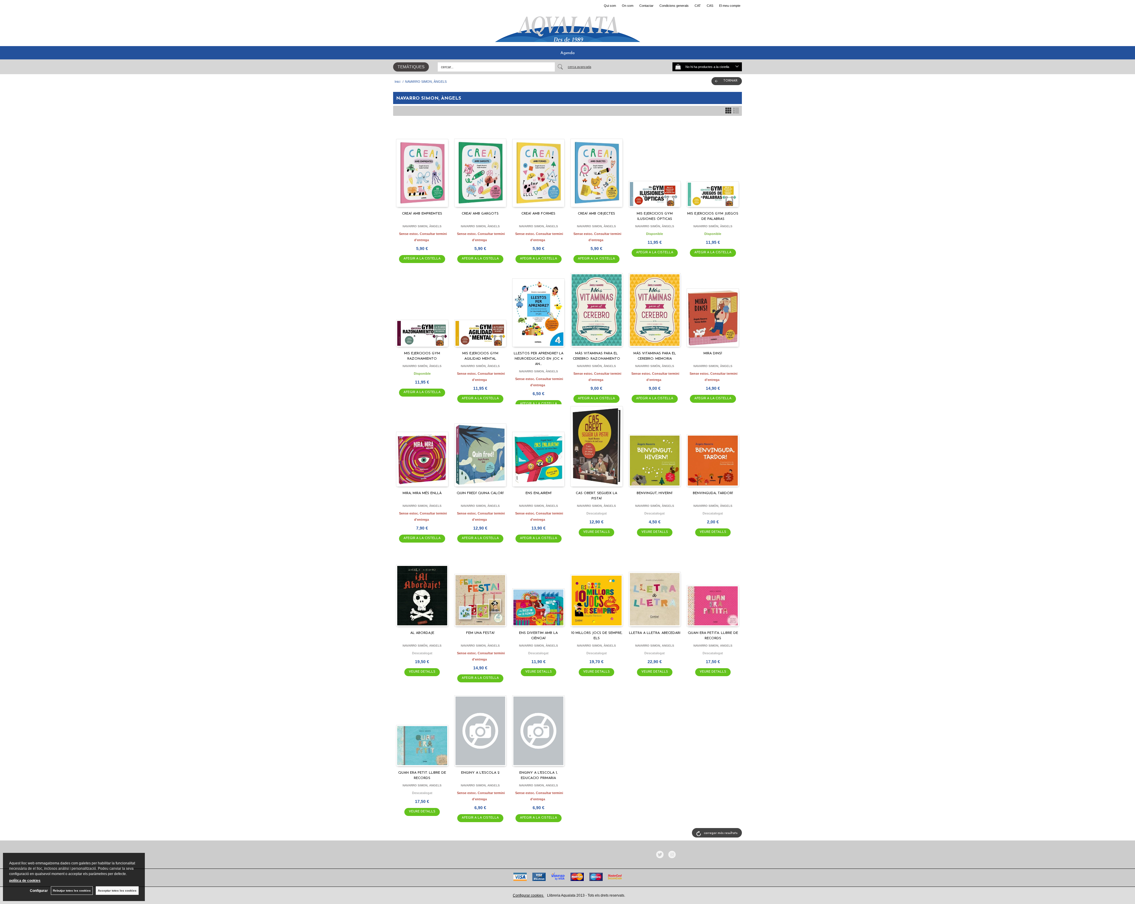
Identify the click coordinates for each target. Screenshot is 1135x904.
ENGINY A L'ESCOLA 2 (480, 773)
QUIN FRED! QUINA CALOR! (480, 493)
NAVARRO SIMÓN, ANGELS (422, 645)
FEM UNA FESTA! (480, 633)
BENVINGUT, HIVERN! (654, 493)
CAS (710, 5)
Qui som (610, 5)
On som (627, 5)
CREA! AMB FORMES (538, 213)
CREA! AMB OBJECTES (596, 213)
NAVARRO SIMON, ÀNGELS (422, 226)
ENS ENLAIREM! (539, 493)
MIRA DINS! (712, 353)
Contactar (646, 5)
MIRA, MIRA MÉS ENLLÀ (422, 493)
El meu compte (729, 5)
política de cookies (24, 881)
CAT (698, 5)
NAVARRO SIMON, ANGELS (654, 645)
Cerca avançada (579, 67)
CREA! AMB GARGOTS (480, 213)
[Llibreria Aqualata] (567, 27)
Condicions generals (674, 5)
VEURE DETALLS (596, 532)
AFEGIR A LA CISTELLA (422, 258)
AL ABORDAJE (422, 633)
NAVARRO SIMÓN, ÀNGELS (654, 226)
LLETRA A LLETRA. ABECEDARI (654, 633)
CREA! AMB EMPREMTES (422, 213)
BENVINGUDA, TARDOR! (713, 493)
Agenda (567, 53)
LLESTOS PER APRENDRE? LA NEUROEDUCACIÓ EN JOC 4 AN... (538, 359)
